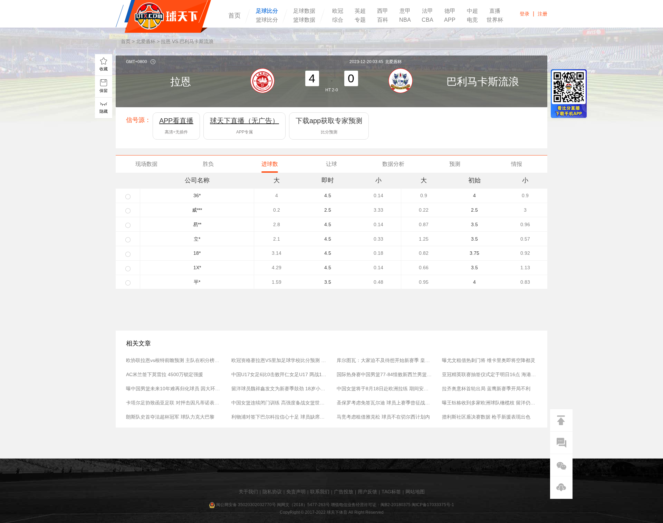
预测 (454, 164)
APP (449, 20)
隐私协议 (272, 491)
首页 (234, 15)
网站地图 (415, 491)
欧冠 (337, 11)
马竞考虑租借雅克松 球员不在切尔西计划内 (383, 417)
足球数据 (304, 11)
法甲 (427, 11)
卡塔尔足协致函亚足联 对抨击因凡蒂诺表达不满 (173, 402)
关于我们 (248, 491)
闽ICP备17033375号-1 (433, 504)
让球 (331, 164)
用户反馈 (367, 491)
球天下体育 (163, 16)
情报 (516, 164)
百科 (382, 20)
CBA (427, 20)
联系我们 (319, 491)
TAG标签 (391, 491)
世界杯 (495, 20)
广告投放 (343, 491)
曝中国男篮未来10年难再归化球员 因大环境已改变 (173, 388)
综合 (337, 20)
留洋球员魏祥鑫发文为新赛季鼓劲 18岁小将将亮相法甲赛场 (278, 388)
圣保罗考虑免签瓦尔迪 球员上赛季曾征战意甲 (384, 402)
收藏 (103, 69)
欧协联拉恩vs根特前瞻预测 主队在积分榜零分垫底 (173, 360)
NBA (405, 20)
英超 (360, 11)
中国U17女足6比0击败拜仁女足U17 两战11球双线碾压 (278, 374)
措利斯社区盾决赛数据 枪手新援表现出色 (486, 417)
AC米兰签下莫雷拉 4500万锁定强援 (164, 374)
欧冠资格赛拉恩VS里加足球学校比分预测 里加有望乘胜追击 (278, 360)
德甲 (449, 11)
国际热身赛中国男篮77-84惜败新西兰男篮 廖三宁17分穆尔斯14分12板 (384, 374)
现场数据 (146, 164)
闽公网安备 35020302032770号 (246, 504)
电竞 (472, 20)
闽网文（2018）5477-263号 (303, 504)
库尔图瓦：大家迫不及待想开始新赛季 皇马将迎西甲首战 (384, 360)
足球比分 (267, 11)
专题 (360, 20)
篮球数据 (304, 20)
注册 (542, 14)
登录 (524, 14)
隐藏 (103, 111)
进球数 (269, 164)
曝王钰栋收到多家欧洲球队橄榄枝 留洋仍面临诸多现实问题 (489, 402)
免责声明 (296, 491)
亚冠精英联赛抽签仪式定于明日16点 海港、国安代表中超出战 (489, 374)
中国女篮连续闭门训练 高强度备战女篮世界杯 (278, 402)
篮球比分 (267, 20)
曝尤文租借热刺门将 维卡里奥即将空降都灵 (488, 360)
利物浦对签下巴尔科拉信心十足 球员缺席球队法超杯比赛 (278, 417)
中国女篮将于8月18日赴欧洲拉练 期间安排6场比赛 (384, 388)
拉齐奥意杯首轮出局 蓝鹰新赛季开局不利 (486, 388)
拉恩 (180, 81)
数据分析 (393, 164)
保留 (103, 90)
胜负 (208, 164)
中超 (472, 11)
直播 (494, 11)
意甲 (405, 11)
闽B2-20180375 (396, 504)
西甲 (382, 11)
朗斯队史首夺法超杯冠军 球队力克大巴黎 (170, 417)
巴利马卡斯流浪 (482, 81)
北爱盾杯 (145, 41)
